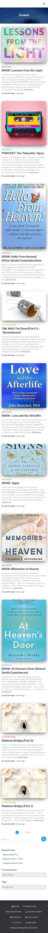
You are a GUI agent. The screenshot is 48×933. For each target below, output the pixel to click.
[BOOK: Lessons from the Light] (24, 45)
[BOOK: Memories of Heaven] (24, 537)
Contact (18, 923)
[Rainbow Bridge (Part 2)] (24, 718)
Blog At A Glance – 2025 (13, 859)
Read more (28, 90)
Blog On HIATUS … (11, 855)
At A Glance (33, 917)
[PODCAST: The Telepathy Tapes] (24, 123)
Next (28, 832)
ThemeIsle (33, 928)
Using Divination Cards (13, 863)
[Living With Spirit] (18, 3)
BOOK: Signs (10, 483)
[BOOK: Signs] (24, 459)
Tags (4, 882)
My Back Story (14, 912)
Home (16, 906)
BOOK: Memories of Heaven (20, 569)
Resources (6, 67)
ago (19, 93)
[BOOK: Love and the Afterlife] (24, 385)
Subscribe (31, 923)
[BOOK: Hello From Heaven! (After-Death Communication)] (24, 216)
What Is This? (30, 906)
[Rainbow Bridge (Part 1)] (24, 783)
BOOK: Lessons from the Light (22, 70)
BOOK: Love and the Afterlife (21, 415)
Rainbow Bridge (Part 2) (17, 740)
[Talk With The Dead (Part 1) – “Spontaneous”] (24, 306)
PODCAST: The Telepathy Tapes (23, 153)
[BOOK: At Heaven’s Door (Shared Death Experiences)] (24, 630)
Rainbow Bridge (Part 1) (17, 806)
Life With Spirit (9, 325)
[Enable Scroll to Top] (43, 928)
